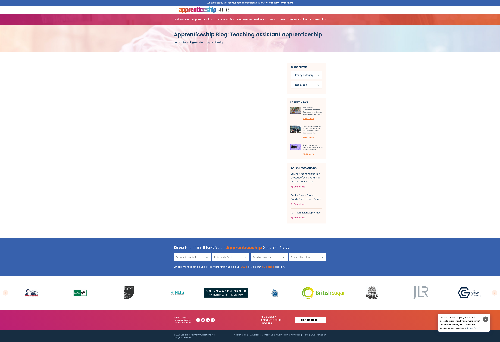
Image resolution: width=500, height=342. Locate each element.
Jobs (273, 19)
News (282, 19)
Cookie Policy (473, 327)
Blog (246, 334)
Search (237, 334)
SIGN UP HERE (309, 320)
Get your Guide (298, 19)
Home (177, 42)
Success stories (224, 19)
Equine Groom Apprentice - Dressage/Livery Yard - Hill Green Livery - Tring (306, 180)
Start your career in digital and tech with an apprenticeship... (313, 147)
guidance (268, 267)
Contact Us (267, 334)
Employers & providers (250, 19)
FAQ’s (243, 267)
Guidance (180, 19)
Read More (308, 118)
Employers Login (318, 334)
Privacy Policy (282, 334)
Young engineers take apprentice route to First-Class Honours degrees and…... (312, 129)
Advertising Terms (299, 334)
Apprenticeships (202, 19)
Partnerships (318, 19)
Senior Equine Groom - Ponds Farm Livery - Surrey (306, 200)
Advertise (255, 334)
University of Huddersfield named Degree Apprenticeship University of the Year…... (313, 110)
